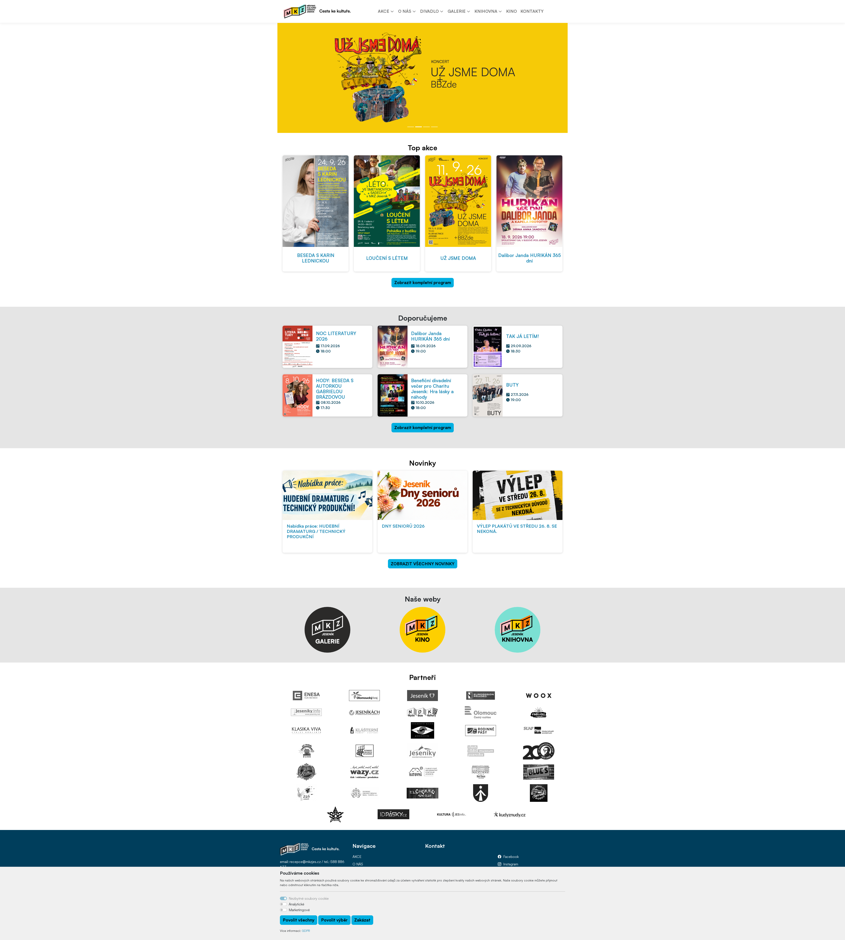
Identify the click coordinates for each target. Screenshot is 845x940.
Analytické (296, 904)
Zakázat (362, 920)
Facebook (511, 856)
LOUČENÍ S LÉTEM (387, 258)
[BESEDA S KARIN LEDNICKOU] (316, 201)
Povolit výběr (334, 920)
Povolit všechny (298, 920)
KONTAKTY (532, 11)
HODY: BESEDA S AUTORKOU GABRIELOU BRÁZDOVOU (334, 389)
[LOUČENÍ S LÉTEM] (387, 201)
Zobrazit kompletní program (422, 282)
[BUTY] (488, 395)
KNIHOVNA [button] (485, 11)
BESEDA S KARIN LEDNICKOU (315, 258)
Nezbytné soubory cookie (309, 898)
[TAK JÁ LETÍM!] (488, 346)
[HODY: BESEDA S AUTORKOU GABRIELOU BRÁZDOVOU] (297, 395)
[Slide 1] (410, 126)
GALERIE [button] (457, 11)
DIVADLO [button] (429, 11)
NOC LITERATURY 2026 (336, 336)
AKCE (357, 856)
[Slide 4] (434, 126)
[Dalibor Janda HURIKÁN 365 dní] (529, 201)
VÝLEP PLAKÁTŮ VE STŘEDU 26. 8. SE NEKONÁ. (517, 528)
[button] (393, 11)
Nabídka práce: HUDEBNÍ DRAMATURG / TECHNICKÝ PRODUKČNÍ (316, 531)
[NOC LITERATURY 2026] (297, 346)
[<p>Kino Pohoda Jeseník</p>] (422, 629)
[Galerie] (327, 629)
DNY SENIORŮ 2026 (403, 526)
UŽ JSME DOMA (458, 258)
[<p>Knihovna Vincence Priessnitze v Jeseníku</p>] (517, 629)
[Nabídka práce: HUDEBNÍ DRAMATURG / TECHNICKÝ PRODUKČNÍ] (327, 495)
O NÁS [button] (404, 11)
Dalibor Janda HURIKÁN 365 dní (529, 258)
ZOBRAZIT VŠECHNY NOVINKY (422, 563)
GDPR (306, 931)
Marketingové (299, 910)
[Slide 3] (426, 126)
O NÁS (358, 864)
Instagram (510, 864)
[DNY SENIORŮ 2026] (422, 495)
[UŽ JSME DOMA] (458, 201)
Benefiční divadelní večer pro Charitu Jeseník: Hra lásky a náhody (432, 389)
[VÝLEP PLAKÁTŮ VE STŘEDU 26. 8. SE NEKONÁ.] (517, 495)
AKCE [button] (383, 11)
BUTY (512, 385)
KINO (511, 11)
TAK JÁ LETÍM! (522, 336)
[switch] (283, 904)
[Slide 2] (418, 126)
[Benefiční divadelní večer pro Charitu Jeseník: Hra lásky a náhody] (393, 395)
